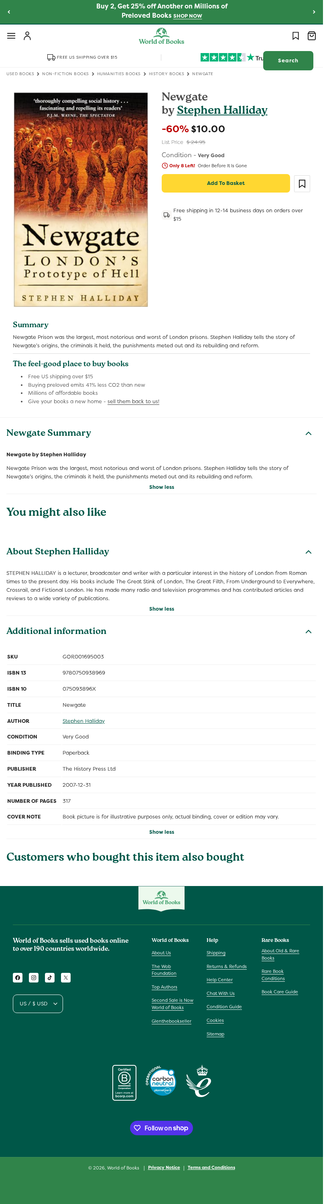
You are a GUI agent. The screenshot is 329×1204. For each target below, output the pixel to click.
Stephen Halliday (222, 111)
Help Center (220, 979)
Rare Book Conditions (273, 975)
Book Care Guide (280, 991)
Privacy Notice (164, 1167)
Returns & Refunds (227, 966)
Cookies (215, 1020)
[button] (11, 36)
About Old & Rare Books (280, 954)
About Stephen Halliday (57, 553)
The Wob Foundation (164, 970)
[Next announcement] (314, 12)
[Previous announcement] (9, 12)
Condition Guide (224, 1006)
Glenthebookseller (171, 1021)
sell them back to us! (133, 401)
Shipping (216, 952)
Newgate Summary (48, 434)
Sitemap (215, 1034)
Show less (161, 487)
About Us (161, 952)
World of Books (123, 1167)
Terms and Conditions (211, 1167)
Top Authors (164, 987)
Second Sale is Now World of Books (172, 1004)
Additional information (56, 632)
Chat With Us (221, 993)
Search (288, 60)
